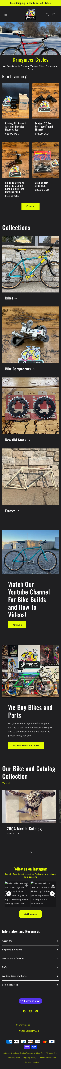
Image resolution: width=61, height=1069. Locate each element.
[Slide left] (24, 852)
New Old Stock (15, 440)
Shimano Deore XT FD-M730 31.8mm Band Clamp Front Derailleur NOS (14, 187)
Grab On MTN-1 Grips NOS (42, 184)
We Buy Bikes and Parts (26, 745)
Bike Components (18, 369)
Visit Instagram (30, 914)
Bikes (9, 298)
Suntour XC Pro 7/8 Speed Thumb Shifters (44, 126)
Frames (10, 511)
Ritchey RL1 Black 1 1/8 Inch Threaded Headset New (15, 126)
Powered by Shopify (34, 1053)
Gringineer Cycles (18, 1053)
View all (30, 206)
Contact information (47, 1058)
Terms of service (32, 1062)
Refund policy (14, 1058)
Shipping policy (29, 1058)
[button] (6, 14)
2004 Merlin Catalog (24, 828)
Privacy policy (52, 1053)
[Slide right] (37, 852)
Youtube (17, 625)
